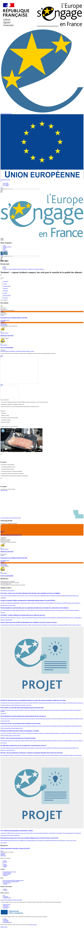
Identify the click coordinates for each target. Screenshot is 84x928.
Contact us (5, 890)
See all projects (4, 842)
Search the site (3, 189)
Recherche (7, 351)
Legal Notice (6, 921)
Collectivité (3, 853)
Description (5, 281)
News (4, 249)
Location (5, 283)
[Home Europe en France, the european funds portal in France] (42, 237)
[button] (1, 180)
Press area (5, 884)
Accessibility (5, 920)
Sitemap (4, 918)
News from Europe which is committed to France (13, 880)
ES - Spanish (6, 185)
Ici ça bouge (4, 252)
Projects (4, 248)
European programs (7, 246)
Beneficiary (5, 288)
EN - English (6, 184)
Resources (5, 250)
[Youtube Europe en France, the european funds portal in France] (6, 261)
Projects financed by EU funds (9, 871)
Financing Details (6, 286)
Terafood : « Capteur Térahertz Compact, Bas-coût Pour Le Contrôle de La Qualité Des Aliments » (23, 269)
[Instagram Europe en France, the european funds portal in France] (7, 261)
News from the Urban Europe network (11, 881)
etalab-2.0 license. (33, 924)
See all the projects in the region (11, 517)
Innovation (3, 351)
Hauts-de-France (4, 490)
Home (4, 245)
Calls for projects (6, 874)
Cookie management (7, 922)
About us (5, 889)
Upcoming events (6, 882)
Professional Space (7, 897)
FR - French (5, 183)
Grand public (3, 855)
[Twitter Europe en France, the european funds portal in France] (4, 261)
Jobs (4, 895)
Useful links (5, 896)
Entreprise (3, 854)
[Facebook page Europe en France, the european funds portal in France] (3, 261)
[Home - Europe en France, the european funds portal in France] (42, 28)
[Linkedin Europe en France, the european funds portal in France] (1, 261)
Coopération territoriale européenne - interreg (24, 351)
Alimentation (12, 351)
